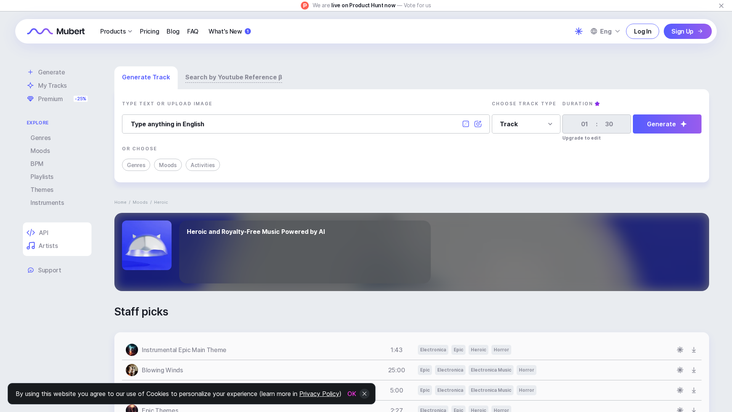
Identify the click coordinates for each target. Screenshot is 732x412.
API (43, 233)
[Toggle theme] (579, 31)
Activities (203, 165)
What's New (229, 31)
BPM (36, 163)
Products (112, 31)
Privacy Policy (319, 394)
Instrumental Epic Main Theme (184, 350)
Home (120, 202)
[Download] (694, 350)
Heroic (478, 349)
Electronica (433, 349)
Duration (577, 103)
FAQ (193, 31)
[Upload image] (478, 124)
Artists (48, 245)
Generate (661, 124)
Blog (173, 31)
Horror (501, 349)
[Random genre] (466, 124)
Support (49, 270)
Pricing (149, 31)
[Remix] (680, 350)
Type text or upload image (167, 103)
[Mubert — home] (56, 31)
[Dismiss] (721, 5)
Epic (458, 349)
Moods (40, 150)
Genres (40, 138)
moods (140, 202)
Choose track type (524, 103)
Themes (41, 189)
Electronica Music (491, 370)
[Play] (132, 350)
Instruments (47, 202)
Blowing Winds (162, 370)
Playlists (41, 176)
